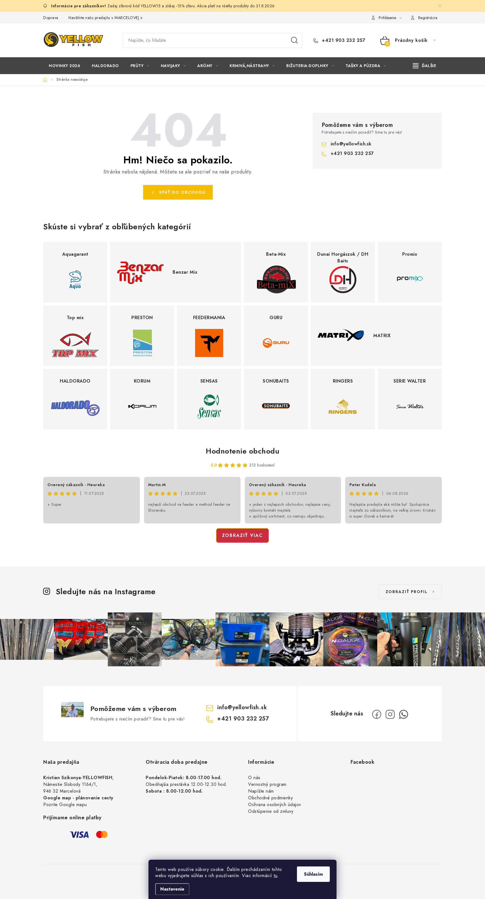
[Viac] (424, 65)
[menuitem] (64, 65)
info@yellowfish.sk (351, 144)
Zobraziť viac (242, 535)
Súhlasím (313, 874)
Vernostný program (267, 784)
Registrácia (428, 17)
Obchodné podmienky (270, 798)
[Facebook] (376, 714)
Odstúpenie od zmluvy (270, 811)
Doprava (50, 17)
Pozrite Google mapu (65, 804)
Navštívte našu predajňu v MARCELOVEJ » (105, 17)
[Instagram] (390, 714)
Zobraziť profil (407, 591)
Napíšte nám (261, 791)
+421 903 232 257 (343, 40)
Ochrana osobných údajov (274, 804)
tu (275, 875)
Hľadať (294, 40)
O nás (254, 777)
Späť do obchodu (182, 192)
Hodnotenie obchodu (242, 451)
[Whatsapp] (403, 714)
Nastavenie (172, 889)
